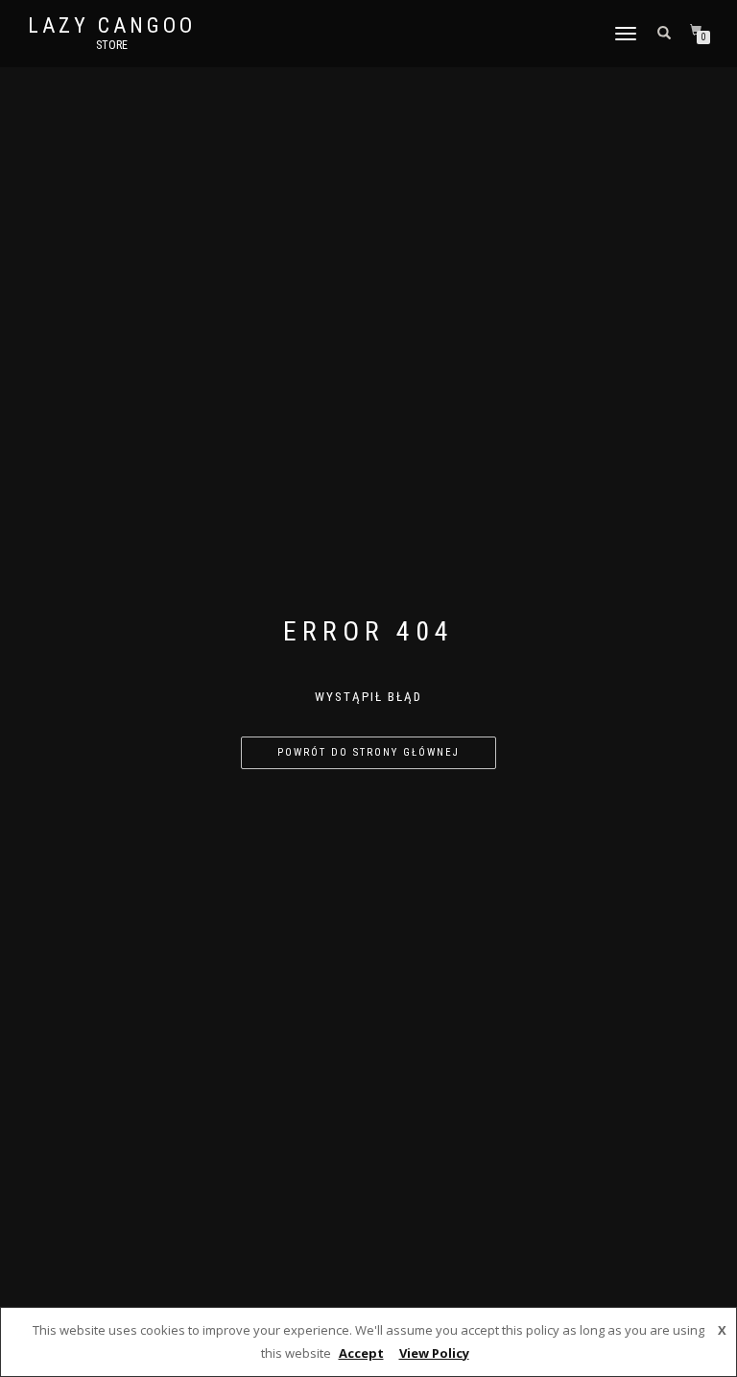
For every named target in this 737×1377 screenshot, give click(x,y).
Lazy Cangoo (112, 25)
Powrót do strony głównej (368, 752)
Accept (361, 1353)
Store (112, 45)
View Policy (434, 1353)
